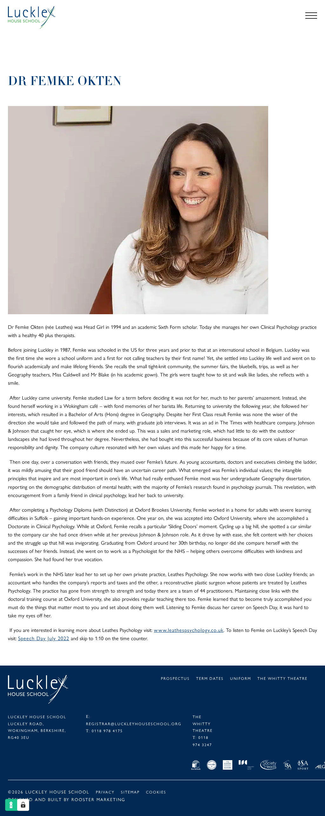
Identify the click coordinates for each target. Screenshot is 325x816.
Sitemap (130, 791)
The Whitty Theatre (282, 678)
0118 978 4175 (107, 730)
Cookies (156, 791)
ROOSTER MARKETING (98, 799)
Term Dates (210, 678)
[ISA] (303, 766)
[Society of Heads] (268, 766)
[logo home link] (39, 17)
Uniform (240, 678)
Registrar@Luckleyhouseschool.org (134, 723)
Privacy (105, 791)
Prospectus (175, 678)
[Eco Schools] (196, 766)
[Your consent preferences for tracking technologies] (23, 805)
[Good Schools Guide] (227, 766)
